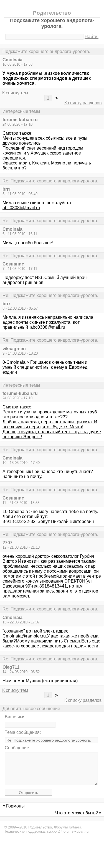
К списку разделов (83, 102)
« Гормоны (13, 806)
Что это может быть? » (78, 813)
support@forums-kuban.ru (67, 831)
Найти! (91, 36)
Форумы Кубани (67, 827)
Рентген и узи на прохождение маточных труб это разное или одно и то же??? (49, 414)
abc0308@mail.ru (47, 327)
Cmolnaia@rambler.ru (24, 636)
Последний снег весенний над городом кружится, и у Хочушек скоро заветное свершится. (42, 153)
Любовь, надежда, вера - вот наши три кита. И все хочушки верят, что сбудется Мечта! (49, 424)
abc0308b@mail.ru (21, 207)
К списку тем (15, 93)
